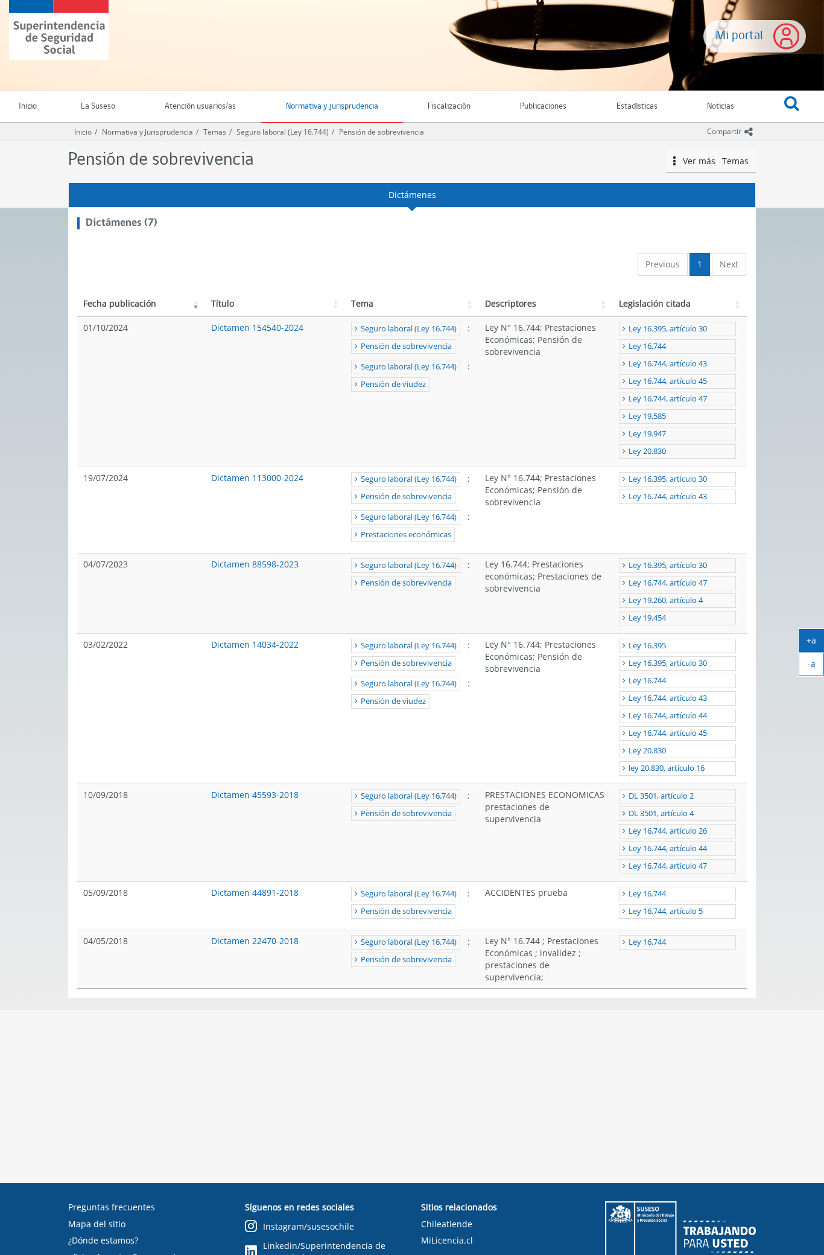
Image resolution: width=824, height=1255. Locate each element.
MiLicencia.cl (447, 1240)
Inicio (83, 132)
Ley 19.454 (647, 618)
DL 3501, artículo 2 (661, 796)
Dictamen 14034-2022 (255, 644)
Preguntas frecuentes (111, 1207)
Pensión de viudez (393, 384)
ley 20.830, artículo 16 (667, 768)
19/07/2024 (105, 478)
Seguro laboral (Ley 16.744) (282, 132)
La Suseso (98, 106)
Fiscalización (449, 106)
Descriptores (510, 303)
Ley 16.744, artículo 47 (668, 399)
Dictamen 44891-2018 (255, 892)
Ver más (712, 161)
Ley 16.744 (647, 346)
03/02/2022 (105, 644)
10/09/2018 (105, 794)
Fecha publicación (119, 303)
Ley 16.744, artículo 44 (668, 716)
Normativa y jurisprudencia (332, 106)
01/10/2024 (105, 327)
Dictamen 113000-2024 (257, 478)
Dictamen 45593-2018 (255, 794)
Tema (362, 303)
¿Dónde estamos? (103, 1240)
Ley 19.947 (647, 434)
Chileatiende (446, 1224)
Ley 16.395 (647, 645)
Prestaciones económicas (406, 534)
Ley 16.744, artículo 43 (668, 364)
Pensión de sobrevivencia (381, 132)
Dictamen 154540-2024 (257, 327)
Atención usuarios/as (200, 106)
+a (815, 643)
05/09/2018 (105, 892)
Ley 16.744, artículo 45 (668, 381)
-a (816, 666)
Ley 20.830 (647, 451)
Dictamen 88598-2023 (255, 564)
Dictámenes (412, 194)
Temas (214, 132)
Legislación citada (655, 303)
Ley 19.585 (647, 416)
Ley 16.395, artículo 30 (668, 329)
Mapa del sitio (96, 1224)
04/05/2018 (105, 941)
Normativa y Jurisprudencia (147, 132)
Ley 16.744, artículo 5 (666, 911)
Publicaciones (543, 106)
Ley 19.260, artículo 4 (666, 600)
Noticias (720, 106)
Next (729, 264)
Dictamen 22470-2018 (255, 941)
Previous (662, 264)
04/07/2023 (105, 564)
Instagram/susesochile (308, 1226)
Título (222, 303)
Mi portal (739, 36)
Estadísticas (637, 106)
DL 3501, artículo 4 (661, 813)
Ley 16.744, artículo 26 (668, 831)
